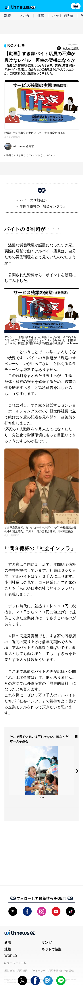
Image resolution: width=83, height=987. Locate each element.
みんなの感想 (71, 48)
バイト (49, 155)
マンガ (24, 15)
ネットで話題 (62, 15)
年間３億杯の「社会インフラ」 (43, 206)
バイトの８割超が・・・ (38, 200)
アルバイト (34, 155)
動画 (8, 155)
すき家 (19, 155)
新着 (7, 15)
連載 (40, 15)
